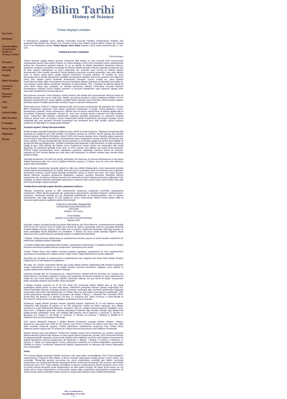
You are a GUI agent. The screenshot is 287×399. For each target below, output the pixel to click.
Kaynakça (7, 62)
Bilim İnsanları (9, 118)
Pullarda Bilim (9, 112)
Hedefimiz (7, 39)
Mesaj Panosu (9, 128)
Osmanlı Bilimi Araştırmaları (9, 47)
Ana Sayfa (7, 33)
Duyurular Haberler (7, 95)
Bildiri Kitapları (10, 80)
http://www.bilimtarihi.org (74, 391)
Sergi (4, 107)
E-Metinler (7, 123)
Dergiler (6, 75)
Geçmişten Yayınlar (7, 87)
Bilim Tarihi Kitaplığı (8, 68)
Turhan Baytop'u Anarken (73, 30)
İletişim (5, 139)
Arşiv (4, 102)
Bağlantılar (7, 134)
